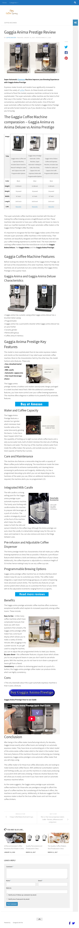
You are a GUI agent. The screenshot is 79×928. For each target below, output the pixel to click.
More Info (18, 207)
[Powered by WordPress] (11, 922)
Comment (9, 867)
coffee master (11, 37)
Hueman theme (27, 922)
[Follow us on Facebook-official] (69, 923)
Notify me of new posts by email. (19, 899)
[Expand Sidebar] (75, 23)
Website (8, 888)
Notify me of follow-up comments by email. (23, 895)
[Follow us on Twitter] (73, 923)
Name (8, 881)
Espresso (21, 79)
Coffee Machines (10, 23)
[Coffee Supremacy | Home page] (12, 12)
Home (4, 3)
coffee (22, 90)
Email (40, 881)
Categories (13, 3)
